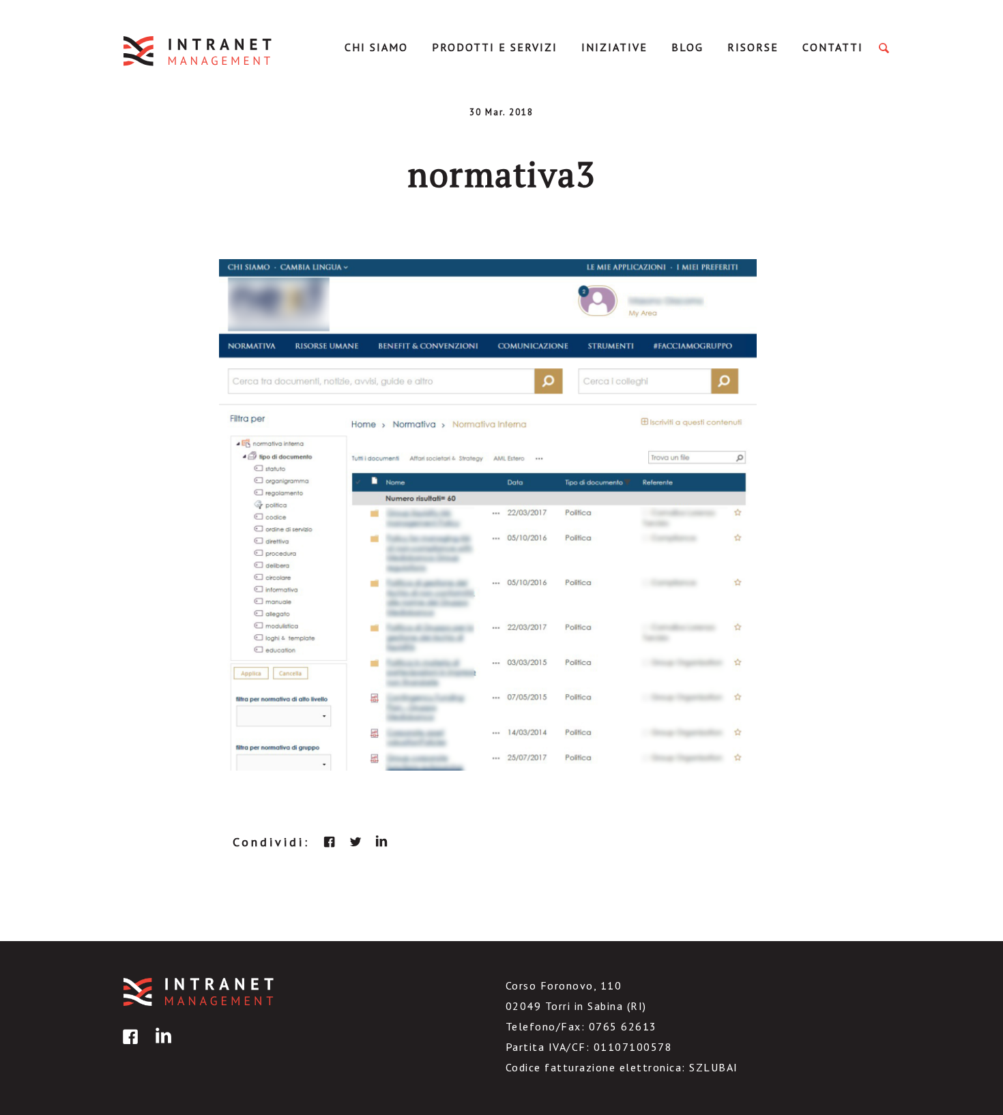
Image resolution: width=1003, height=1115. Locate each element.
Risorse (753, 47)
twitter (355, 841)
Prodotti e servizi (494, 47)
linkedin (381, 841)
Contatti (832, 47)
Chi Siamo (376, 47)
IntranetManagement (198, 50)
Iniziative (614, 47)
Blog (687, 47)
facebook (329, 841)
